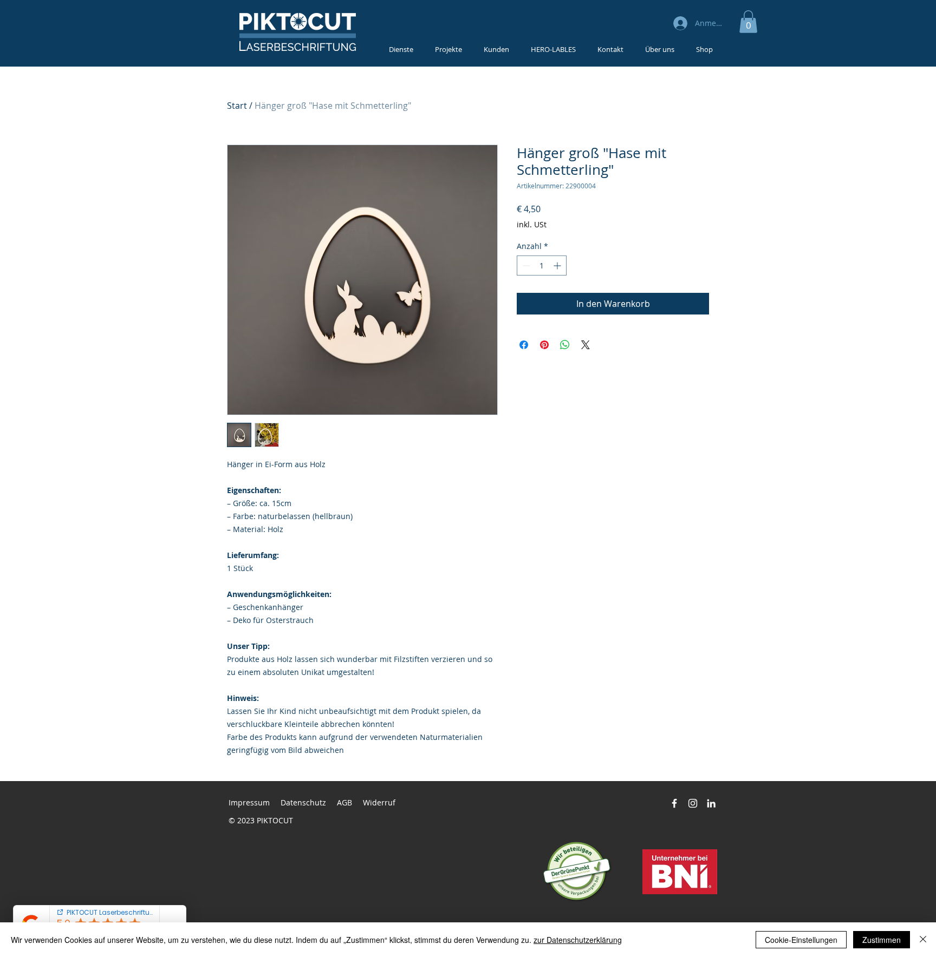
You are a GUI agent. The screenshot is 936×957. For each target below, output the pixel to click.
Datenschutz (303, 802)
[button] (748, 21)
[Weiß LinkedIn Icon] (711, 803)
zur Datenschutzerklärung (578, 939)
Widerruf (379, 802)
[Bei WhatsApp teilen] (564, 344)
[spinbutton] (541, 265)
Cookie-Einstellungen (801, 939)
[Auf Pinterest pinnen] (544, 344)
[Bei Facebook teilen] (523, 344)
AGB (344, 802)
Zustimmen (881, 939)
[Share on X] (585, 344)
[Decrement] (525, 265)
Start (237, 106)
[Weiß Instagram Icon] (693, 803)
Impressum (249, 802)
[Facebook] (674, 803)
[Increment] (558, 265)
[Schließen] (922, 939)
